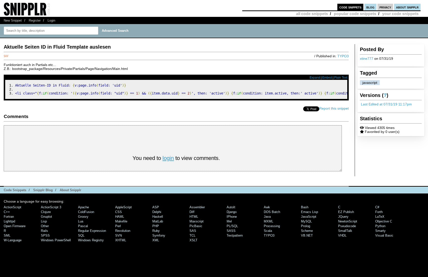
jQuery (343, 216)
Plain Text (340, 77)
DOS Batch (272, 212)
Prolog (305, 226)
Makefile (121, 221)
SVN (118, 235)
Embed (327, 77)
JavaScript (308, 216)
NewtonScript (347, 221)
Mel (229, 221)
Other (45, 226)
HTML (193, 216)
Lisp (44, 221)
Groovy (83, 216)
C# (377, 207)
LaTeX (379, 216)
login (168, 158)
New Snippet (13, 20)
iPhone (232, 216)
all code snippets (312, 14)
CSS (118, 212)
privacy (385, 7)
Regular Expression (92, 231)
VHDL (342, 235)
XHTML (120, 240)
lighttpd (9, 221)
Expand (315, 77)
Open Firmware (15, 226)
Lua (80, 221)
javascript (369, 83)
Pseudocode (347, 226)
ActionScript (12, 207)
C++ (7, 212)
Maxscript (196, 221)
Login (51, 20)
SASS (231, 231)
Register (35, 20)
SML (7, 235)
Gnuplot (46, 216)
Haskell (157, 216)
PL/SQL (232, 226)
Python (380, 226)
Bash (304, 207)
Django (232, 212)
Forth (379, 212)
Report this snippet (334, 108)
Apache (83, 207)
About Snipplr (70, 190)
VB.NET (307, 235)
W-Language (13, 240)
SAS (192, 231)
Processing (272, 226)
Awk (267, 207)
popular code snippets (355, 14)
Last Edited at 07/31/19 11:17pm (386, 104)
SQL (81, 235)
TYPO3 (343, 56)
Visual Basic (384, 235)
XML (155, 240)
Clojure (46, 212)
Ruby (156, 231)
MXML (268, 221)
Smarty (380, 231)
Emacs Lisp (309, 212)
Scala (268, 231)
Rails (44, 231)
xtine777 (366, 59)
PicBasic (195, 226)
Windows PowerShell (56, 240)
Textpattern (235, 235)
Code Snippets (15, 190)
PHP (155, 226)
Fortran (9, 216)
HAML (119, 216)
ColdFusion (86, 212)
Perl (118, 226)
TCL (192, 235)
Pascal (83, 226)
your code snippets (400, 14)
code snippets (350, 7)
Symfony (158, 235)
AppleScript (123, 207)
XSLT (193, 240)
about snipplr (407, 7)
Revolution (122, 231)
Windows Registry (91, 240)
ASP (155, 207)
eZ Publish (346, 212)
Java (267, 216)
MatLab (157, 221)
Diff (191, 212)
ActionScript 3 (51, 207)
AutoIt (231, 207)
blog (370, 7)
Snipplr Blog (43, 190)
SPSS (45, 235)
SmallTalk (345, 231)
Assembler (197, 207)
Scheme (307, 231)
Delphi (156, 212)
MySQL (306, 221)
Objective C (383, 221)
